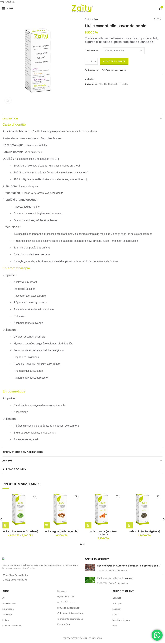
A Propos (117, 603)
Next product (161, 18)
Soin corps (7, 614)
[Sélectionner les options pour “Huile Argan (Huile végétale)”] (47, 525)
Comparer (93, 70)
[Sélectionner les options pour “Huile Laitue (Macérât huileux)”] (5, 525)
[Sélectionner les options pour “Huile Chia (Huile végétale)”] (129, 525)
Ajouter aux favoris (116, 70)
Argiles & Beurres (66, 602)
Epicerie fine (63, 624)
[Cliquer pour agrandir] (8, 100)
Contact (116, 597)
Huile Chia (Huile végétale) (144, 531)
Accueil (88, 19)
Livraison (116, 608)
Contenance (91, 50)
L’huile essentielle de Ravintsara (115, 578)
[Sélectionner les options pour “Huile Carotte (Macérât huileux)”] (88, 525)
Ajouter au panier (114, 61)
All (3, 597)
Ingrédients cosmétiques (70, 618)
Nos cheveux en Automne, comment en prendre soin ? (128, 565)
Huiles (5, 620)
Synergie (61, 591)
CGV (114, 614)
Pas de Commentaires (118, 570)
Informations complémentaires (22, 452)
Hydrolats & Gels (65, 596)
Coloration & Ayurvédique (70, 613)
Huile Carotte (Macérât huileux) (103, 533)
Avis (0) (7, 460)
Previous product (154, 18)
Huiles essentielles (11, 625)
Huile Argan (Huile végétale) (61, 531)
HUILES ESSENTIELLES (116, 84)
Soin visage (8, 608)
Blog (114, 625)
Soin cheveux (9, 603)
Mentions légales (121, 620)
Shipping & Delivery (14, 469)
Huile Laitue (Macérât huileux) (20, 531)
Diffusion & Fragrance (68, 607)
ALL (96, 19)
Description (10, 118)
